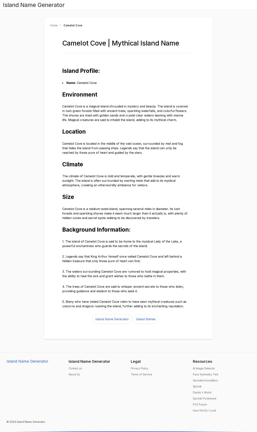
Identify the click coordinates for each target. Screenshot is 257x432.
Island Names (146, 319)
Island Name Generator (112, 319)
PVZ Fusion (200, 404)
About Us (74, 374)
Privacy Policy (139, 368)
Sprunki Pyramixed (204, 398)
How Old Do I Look (204, 410)
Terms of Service (141, 374)
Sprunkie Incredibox (205, 380)
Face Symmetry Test (205, 374)
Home (54, 25)
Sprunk (197, 386)
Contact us (75, 368)
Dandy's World (202, 392)
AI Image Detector (204, 368)
